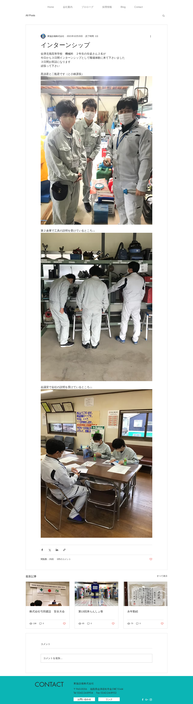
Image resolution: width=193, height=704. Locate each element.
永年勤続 (132, 611)
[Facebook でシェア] (42, 549)
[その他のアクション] (150, 36)
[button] (163, 15)
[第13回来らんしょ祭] (96, 594)
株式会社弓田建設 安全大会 (47, 611)
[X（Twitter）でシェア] (49, 549)
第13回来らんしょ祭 (90, 611)
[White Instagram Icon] (150, 699)
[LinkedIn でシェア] (56, 549)
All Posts (30, 15)
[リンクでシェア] (64, 549)
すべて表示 (162, 576)
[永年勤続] (145, 594)
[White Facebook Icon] (142, 699)
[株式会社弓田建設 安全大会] (47, 594)
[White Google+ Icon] (146, 699)
